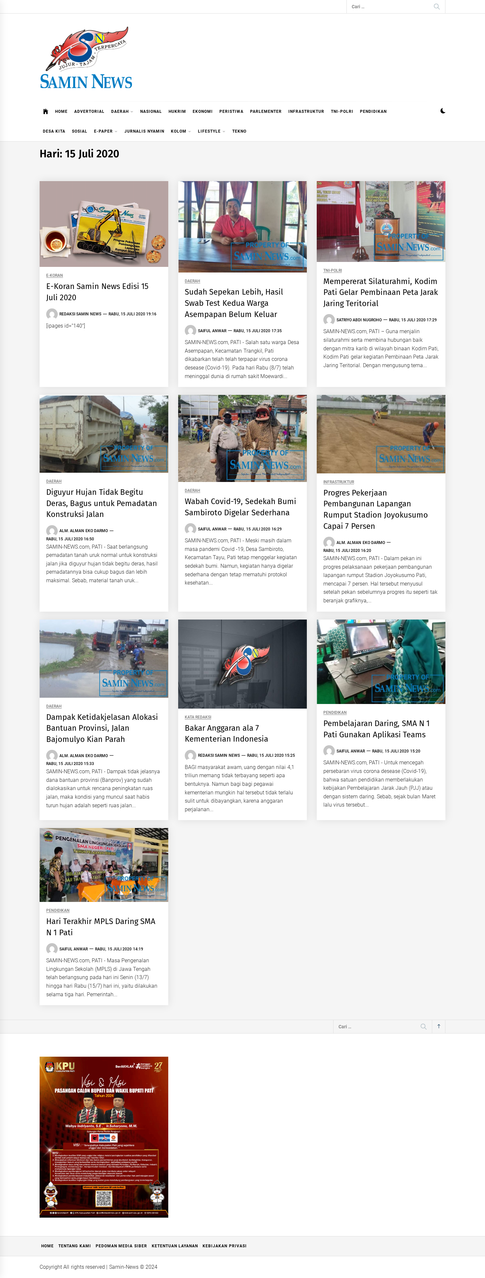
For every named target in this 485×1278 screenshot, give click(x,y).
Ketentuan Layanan (175, 1246)
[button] (442, 112)
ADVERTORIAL (89, 111)
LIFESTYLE (209, 131)
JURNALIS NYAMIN (144, 131)
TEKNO (239, 131)
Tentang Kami (74, 1246)
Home (47, 1246)
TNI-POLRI (342, 111)
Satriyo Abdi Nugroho (359, 320)
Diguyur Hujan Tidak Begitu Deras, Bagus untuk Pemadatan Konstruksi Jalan (101, 503)
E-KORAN (54, 275)
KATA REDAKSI (198, 717)
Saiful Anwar (212, 331)
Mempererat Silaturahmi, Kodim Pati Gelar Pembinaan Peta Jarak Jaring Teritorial (380, 292)
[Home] (46, 111)
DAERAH (120, 111)
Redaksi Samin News (80, 314)
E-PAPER (103, 131)
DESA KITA (54, 131)
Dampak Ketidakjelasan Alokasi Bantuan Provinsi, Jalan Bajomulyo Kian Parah (102, 728)
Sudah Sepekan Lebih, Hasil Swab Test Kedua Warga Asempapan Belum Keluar (234, 303)
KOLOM (178, 131)
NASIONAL (151, 111)
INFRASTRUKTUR (306, 111)
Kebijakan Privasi (224, 1246)
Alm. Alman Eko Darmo (83, 530)
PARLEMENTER (266, 111)
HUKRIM (177, 111)
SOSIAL (79, 131)
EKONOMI (203, 111)
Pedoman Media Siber (121, 1246)
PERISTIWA (231, 111)
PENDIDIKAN (373, 111)
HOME (61, 111)
